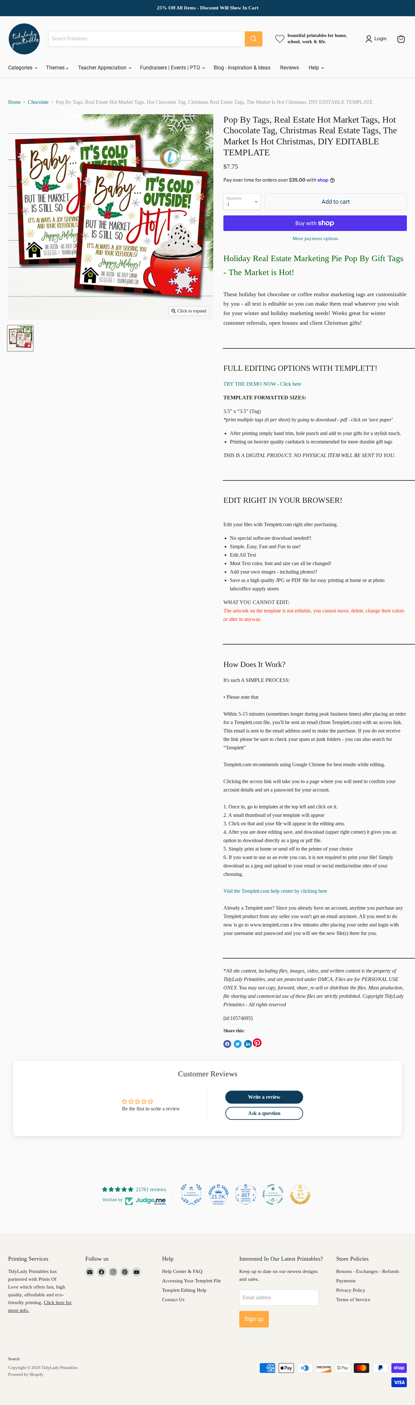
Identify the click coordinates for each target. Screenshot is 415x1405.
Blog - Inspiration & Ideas (242, 68)
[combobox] (147, 38)
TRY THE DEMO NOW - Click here (262, 384)
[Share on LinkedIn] (248, 1044)
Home (14, 102)
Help (314, 68)
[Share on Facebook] (227, 1044)
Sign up (254, 1318)
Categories (21, 68)
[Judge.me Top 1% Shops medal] (300, 1194)
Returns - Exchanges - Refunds (367, 1271)
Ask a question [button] (264, 1113)
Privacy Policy (350, 1290)
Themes (56, 68)
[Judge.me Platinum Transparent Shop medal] (273, 1194)
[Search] (253, 38)
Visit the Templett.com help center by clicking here (275, 891)
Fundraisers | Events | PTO (170, 68)
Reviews (289, 68)
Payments (346, 1280)
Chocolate (38, 102)
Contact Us (173, 1299)
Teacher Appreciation (103, 68)
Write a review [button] (264, 1097)
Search (14, 1358)
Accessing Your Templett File (191, 1280)
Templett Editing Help (184, 1290)
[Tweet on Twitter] (238, 1044)
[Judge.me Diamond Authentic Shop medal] (191, 1194)
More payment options (315, 238)
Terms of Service (353, 1299)
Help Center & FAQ (182, 1271)
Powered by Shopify (25, 1374)
